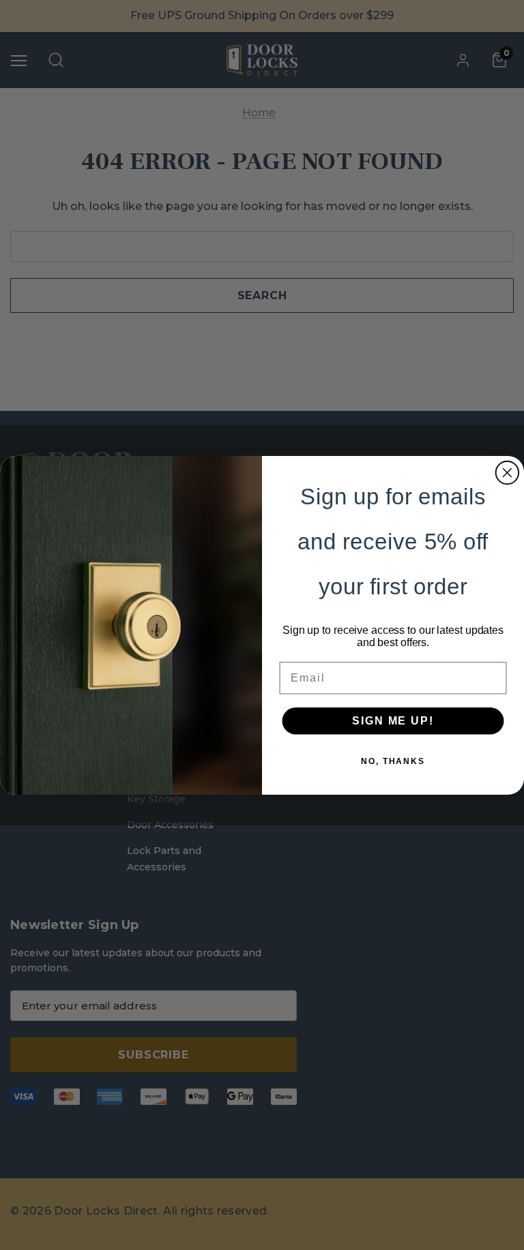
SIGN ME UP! (392, 720)
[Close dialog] (507, 472)
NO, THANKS (393, 760)
